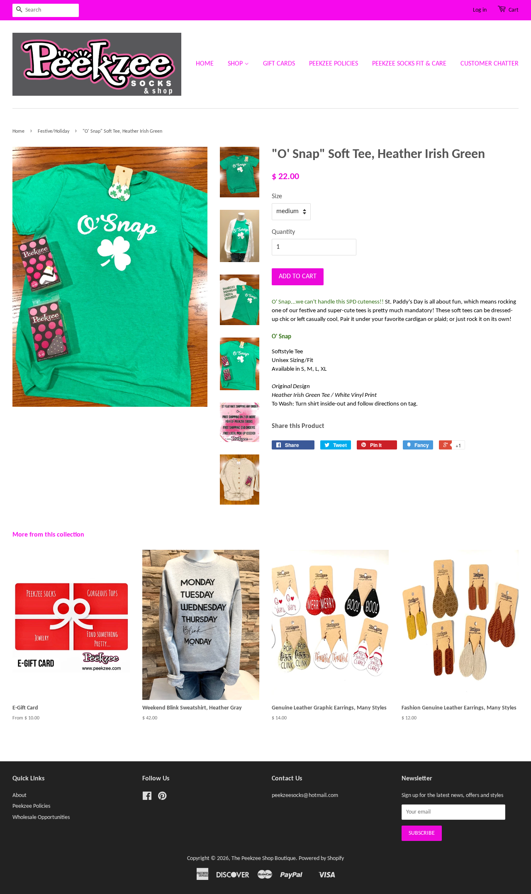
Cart (514, 10)
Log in (480, 10)
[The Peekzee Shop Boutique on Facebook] (147, 798)
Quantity (283, 232)
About (19, 795)
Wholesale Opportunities (41, 817)
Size (277, 196)
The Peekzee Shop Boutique (263, 858)
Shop (236, 64)
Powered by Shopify (321, 858)
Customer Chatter (489, 64)
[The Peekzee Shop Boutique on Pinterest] (162, 798)
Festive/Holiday (53, 131)
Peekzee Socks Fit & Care (409, 64)
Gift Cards (279, 64)
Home (205, 64)
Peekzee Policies (333, 64)
